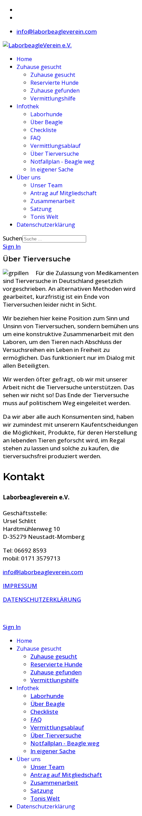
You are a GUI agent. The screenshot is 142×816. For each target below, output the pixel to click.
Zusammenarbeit (52, 201)
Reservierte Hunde (54, 82)
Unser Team (46, 185)
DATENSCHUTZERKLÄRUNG (42, 599)
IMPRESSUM (20, 586)
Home (24, 59)
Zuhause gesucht (39, 67)
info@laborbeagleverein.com (57, 31)
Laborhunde (46, 114)
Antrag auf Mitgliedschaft (63, 193)
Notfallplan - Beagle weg (62, 161)
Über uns (29, 177)
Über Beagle (46, 122)
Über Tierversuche (54, 153)
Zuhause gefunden (55, 90)
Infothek (28, 106)
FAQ (35, 138)
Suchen (12, 238)
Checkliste (43, 130)
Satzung (41, 209)
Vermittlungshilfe (52, 98)
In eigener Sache (51, 169)
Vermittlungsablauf (55, 146)
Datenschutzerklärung (46, 224)
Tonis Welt (44, 217)
